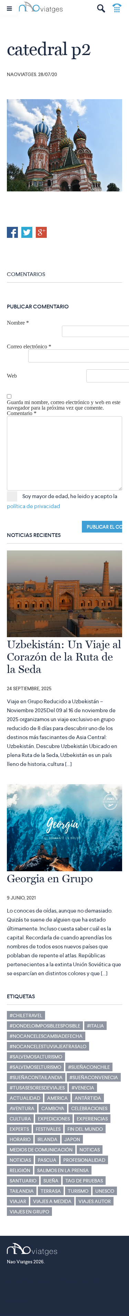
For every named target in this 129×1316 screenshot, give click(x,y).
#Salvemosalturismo (36, 1057)
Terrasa (51, 1191)
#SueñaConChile (89, 1067)
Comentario (21, 413)
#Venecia (83, 1088)
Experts (19, 1129)
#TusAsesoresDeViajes (37, 1088)
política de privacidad (33, 506)
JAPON (72, 1139)
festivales (48, 1129)
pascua (47, 1160)
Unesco (104, 1191)
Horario (20, 1139)
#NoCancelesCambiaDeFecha (46, 1036)
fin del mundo (85, 1129)
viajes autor (94, 1201)
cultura (20, 1119)
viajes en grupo (29, 1212)
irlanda (47, 1139)
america (57, 1098)
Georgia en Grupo (50, 878)
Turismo (78, 1191)
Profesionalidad (84, 1160)
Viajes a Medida (52, 1201)
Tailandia (22, 1191)
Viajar (18, 1201)
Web (12, 376)
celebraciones (89, 1108)
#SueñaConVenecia (93, 1077)
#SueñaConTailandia (36, 1077)
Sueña (50, 1181)
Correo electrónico (29, 346)
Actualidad (25, 1098)
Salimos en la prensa (63, 1170)
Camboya (52, 1108)
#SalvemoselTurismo (35, 1067)
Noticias (20, 1160)
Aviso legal (16, 1301)
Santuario (23, 1181)
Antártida (88, 1098)
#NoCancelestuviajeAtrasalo (48, 1046)
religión (20, 1170)
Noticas (89, 1150)
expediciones (54, 1119)
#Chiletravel (26, 1015)
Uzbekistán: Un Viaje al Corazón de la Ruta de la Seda (64, 657)
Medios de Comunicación (41, 1150)
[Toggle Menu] (9, 8)
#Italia (95, 1026)
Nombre (18, 323)
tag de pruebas (84, 1181)
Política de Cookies (25, 1280)
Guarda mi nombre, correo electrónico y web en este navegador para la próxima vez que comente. (63, 405)
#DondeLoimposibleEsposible (45, 1026)
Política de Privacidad (76, 1280)
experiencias (92, 1119)
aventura (22, 1108)
